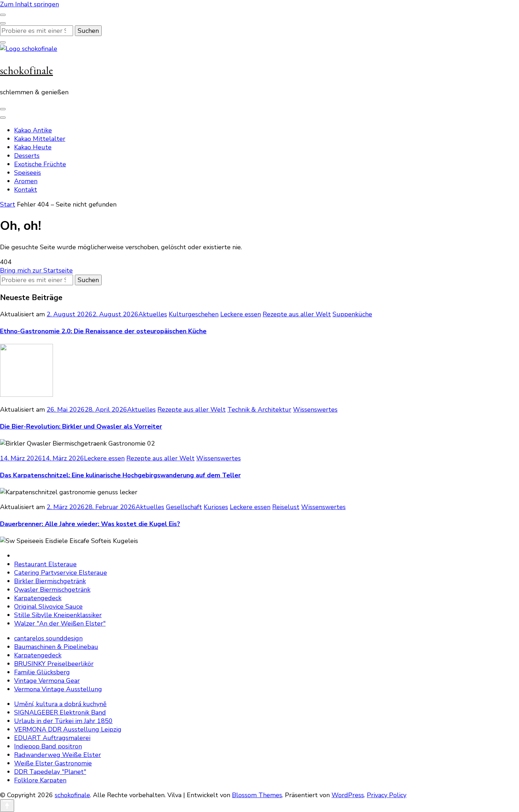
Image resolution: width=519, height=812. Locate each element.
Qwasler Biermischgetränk (52, 589)
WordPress (348, 795)
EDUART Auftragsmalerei (52, 738)
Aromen (25, 181)
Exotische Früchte (40, 164)
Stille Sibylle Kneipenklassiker (58, 615)
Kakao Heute (33, 147)
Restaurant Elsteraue (45, 564)
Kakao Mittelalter (39, 139)
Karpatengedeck (37, 598)
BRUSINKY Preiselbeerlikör (54, 663)
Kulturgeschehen (194, 314)
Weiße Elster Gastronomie (53, 763)
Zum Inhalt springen (29, 4)
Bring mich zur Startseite (36, 270)
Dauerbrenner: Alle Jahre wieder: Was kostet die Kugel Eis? (90, 524)
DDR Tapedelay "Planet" (50, 772)
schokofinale (26, 70)
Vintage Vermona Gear (47, 680)
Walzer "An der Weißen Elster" (60, 623)
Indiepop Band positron (48, 746)
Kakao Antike (33, 130)
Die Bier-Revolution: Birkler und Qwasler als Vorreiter (81, 426)
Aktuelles (152, 314)
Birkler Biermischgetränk (50, 581)
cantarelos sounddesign (48, 638)
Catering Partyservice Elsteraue (60, 572)
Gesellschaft (184, 507)
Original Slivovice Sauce (48, 606)
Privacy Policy (386, 795)
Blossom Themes (257, 795)
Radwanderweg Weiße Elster (57, 755)
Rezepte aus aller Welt (297, 314)
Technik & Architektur (259, 409)
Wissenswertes (315, 409)
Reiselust (285, 507)
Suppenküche (352, 314)
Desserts (27, 155)
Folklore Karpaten (40, 780)
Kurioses (216, 507)
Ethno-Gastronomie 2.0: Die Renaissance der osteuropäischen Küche (103, 331)
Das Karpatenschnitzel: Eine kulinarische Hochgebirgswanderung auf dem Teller (120, 475)
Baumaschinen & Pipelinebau (56, 647)
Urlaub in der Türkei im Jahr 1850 (63, 721)
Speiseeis (27, 172)
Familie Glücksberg (42, 672)
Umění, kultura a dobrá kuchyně (60, 704)
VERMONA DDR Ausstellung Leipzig (67, 729)
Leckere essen (240, 314)
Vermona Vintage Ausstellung (58, 689)
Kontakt (25, 189)
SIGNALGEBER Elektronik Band (60, 712)
